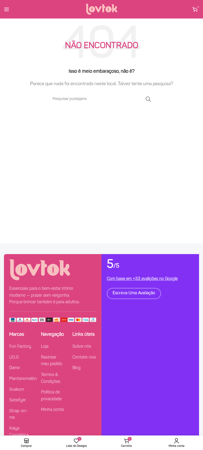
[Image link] (39, 270)
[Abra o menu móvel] (6, 9)
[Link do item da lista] (21, 346)
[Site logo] (101, 9)
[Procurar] (148, 99)
